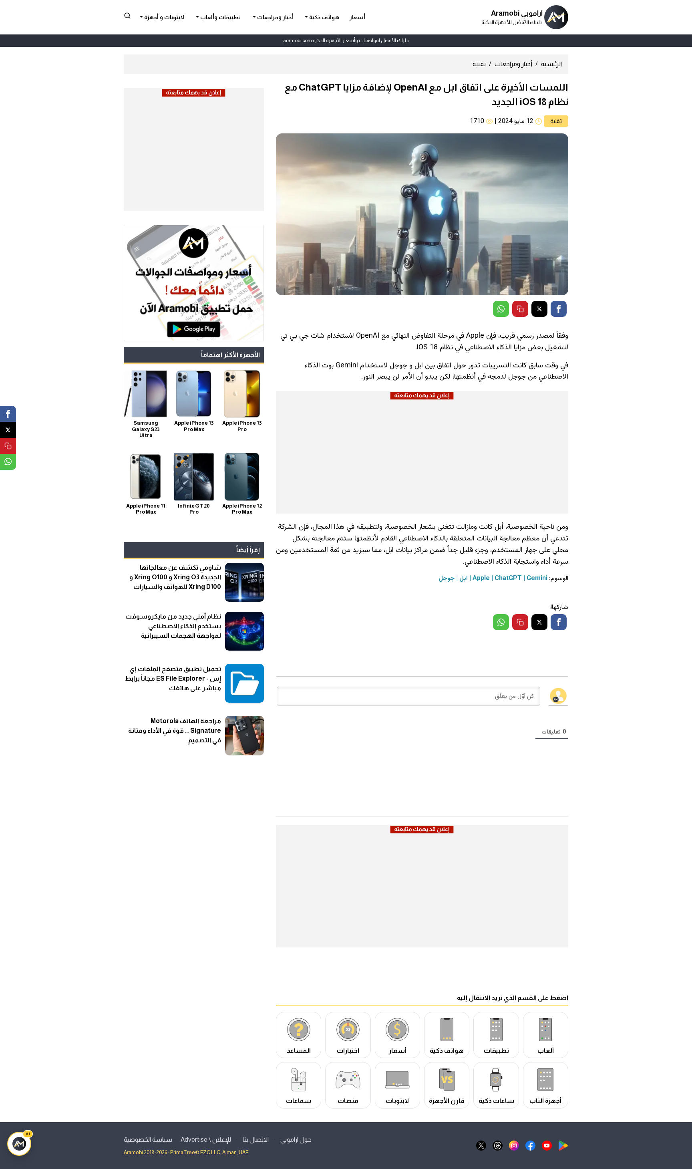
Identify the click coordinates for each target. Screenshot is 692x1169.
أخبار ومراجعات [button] (274, 17)
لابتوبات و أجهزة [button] (163, 17)
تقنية (479, 63)
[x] (481, 1145)
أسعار (357, 17)
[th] (498, 1145)
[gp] (563, 1145)
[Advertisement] (422, 457)
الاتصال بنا (256, 1139)
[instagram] (514, 1145)
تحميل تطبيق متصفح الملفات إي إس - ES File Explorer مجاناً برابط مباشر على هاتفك (173, 678)
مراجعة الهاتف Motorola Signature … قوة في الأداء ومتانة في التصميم (174, 730)
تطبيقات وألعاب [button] (220, 17)
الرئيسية (551, 63)
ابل (463, 579)
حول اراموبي (296, 1139)
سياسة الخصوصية (148, 1139)
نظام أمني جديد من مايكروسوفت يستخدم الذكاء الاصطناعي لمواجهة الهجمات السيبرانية (173, 626)
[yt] (547, 1145)
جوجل (447, 579)
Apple (481, 579)
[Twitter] (539, 309)
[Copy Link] (520, 309)
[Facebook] (559, 309)
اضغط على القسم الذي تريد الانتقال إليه (512, 997)
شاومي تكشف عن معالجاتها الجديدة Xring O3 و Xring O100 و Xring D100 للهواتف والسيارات (175, 577)
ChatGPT (508, 579)
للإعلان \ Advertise (206, 1139)
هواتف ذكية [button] (323, 17)
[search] (127, 15)
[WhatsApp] (501, 309)
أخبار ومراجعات (513, 63)
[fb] (530, 1145)
